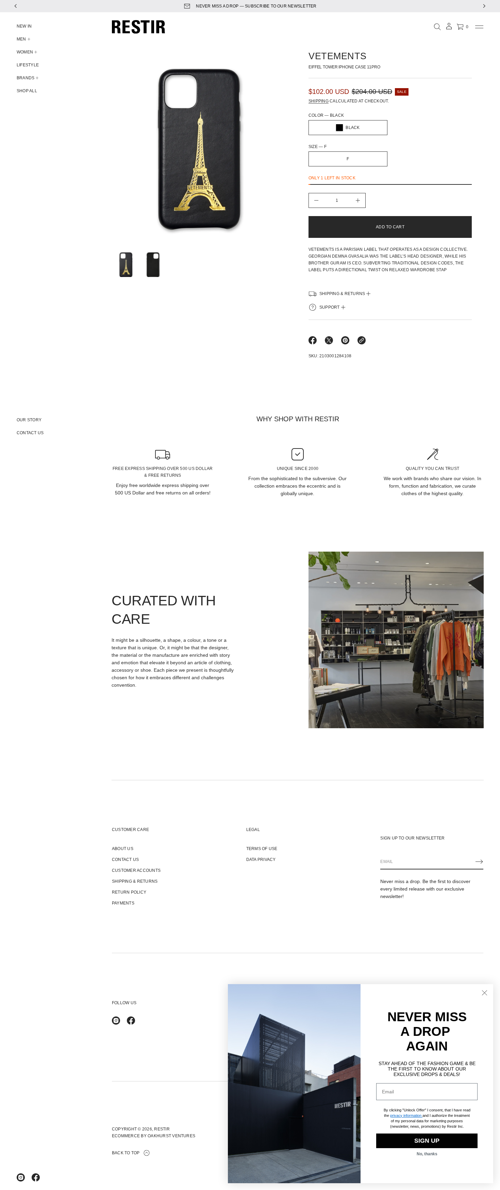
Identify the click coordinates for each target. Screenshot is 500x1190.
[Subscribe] (479, 862)
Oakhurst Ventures (171, 1136)
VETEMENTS (338, 56)
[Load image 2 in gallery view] (152, 264)
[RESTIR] (138, 27)
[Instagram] (20, 1177)
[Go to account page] (449, 28)
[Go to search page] (437, 26)
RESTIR (161, 1129)
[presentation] (199, 149)
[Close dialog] (484, 993)
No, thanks (427, 1154)
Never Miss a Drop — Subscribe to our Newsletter (256, 6)
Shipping (319, 101)
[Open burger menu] (479, 26)
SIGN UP (426, 1140)
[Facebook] (35, 1177)
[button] (437, 26)
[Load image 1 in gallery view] (125, 264)
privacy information (405, 1115)
